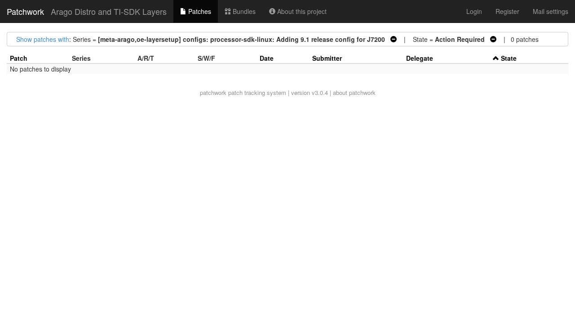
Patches (198, 11)
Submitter (327, 58)
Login (474, 11)
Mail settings (550, 11)
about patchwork (354, 92)
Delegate (419, 58)
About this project (301, 11)
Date (267, 58)
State (509, 58)
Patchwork (25, 11)
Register (507, 11)
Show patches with (42, 39)
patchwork (213, 92)
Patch (18, 58)
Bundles (243, 11)
